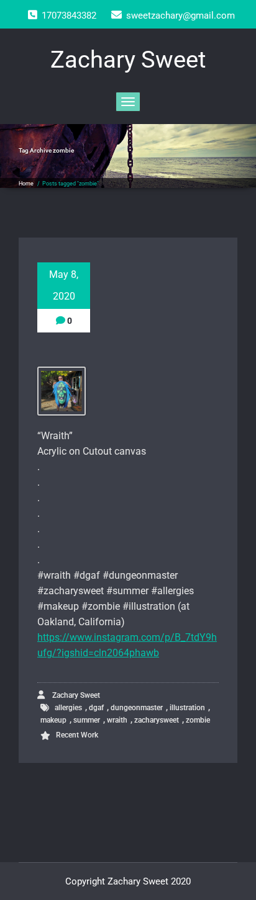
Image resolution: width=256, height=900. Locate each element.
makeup (53, 720)
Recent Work (77, 735)
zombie (198, 720)
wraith (117, 720)
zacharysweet (156, 720)
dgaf (96, 707)
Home (26, 183)
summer (86, 720)
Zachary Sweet (75, 695)
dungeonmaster (137, 707)
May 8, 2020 (63, 285)
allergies (68, 707)
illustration (187, 707)
